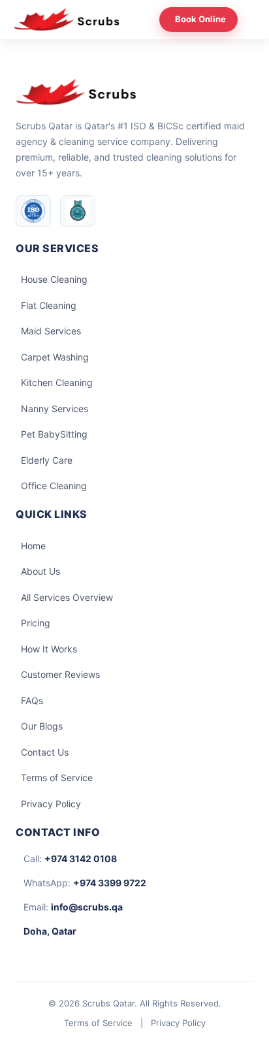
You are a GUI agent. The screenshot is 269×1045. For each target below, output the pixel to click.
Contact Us (45, 752)
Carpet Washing (55, 356)
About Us (40, 571)
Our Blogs (42, 726)
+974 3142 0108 (80, 858)
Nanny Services (54, 408)
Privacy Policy (51, 803)
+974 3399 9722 (109, 882)
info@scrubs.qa (87, 906)
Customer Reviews (60, 674)
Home (33, 545)
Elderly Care (46, 460)
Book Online (200, 19)
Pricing (35, 622)
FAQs (32, 700)
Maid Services (51, 330)
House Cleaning (54, 279)
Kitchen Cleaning (57, 382)
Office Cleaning (54, 485)
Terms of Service (57, 777)
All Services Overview (67, 597)
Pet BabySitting (54, 434)
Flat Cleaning (48, 305)
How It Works (49, 648)
